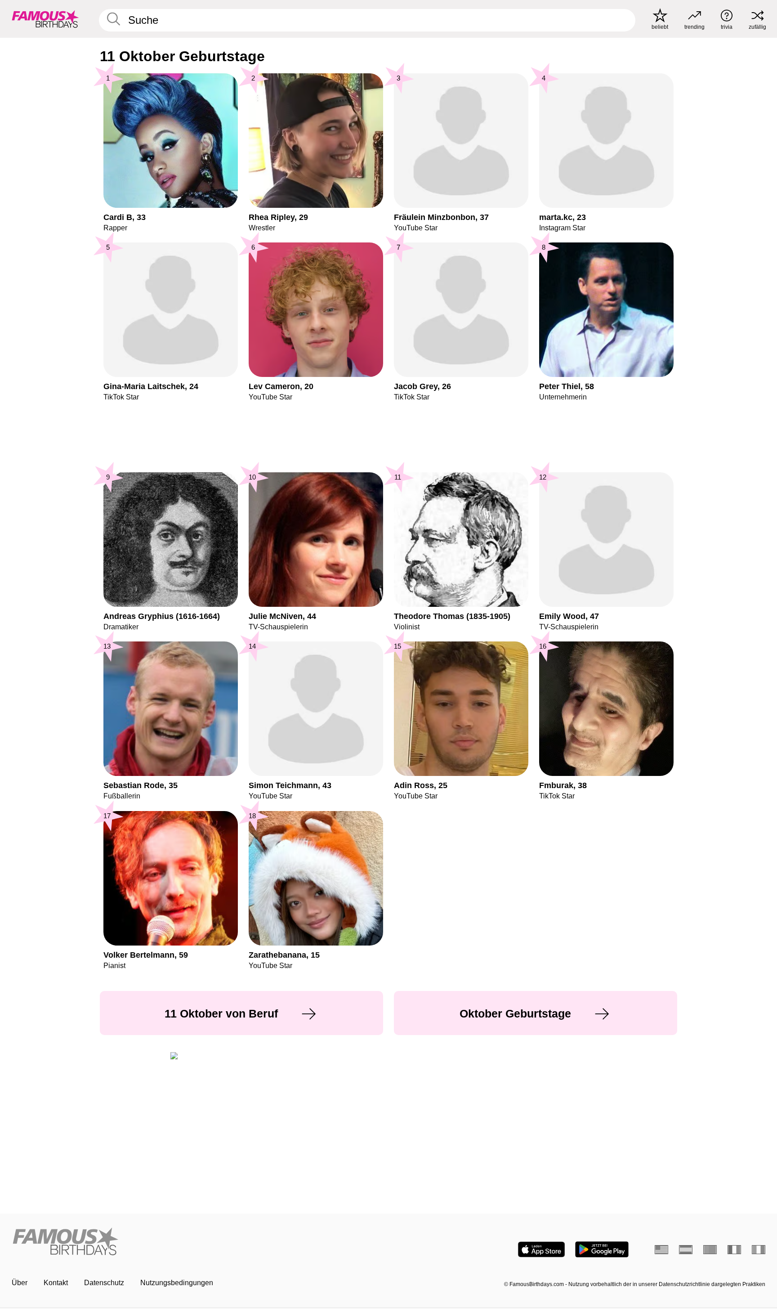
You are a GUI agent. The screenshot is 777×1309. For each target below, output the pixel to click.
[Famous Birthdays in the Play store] (602, 1249)
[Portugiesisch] (710, 1249)
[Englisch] (661, 1249)
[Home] (197, 1242)
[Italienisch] (758, 1249)
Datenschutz (104, 1283)
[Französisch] (734, 1249)
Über (19, 1283)
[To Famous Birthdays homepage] (45, 18)
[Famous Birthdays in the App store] (541, 1249)
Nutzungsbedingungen (176, 1283)
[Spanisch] (685, 1249)
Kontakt (56, 1283)
